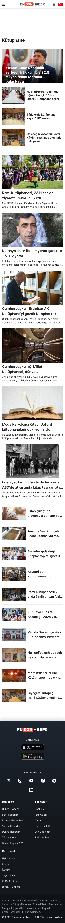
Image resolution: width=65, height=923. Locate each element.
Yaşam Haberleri (11, 826)
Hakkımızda (8, 858)
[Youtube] (32, 781)
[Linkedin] (32, 790)
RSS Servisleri (42, 837)
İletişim (6, 869)
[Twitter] (9, 781)
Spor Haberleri (10, 814)
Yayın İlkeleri (9, 875)
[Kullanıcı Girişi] (54, 4)
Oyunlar (39, 820)
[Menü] (3, 4)
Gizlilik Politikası (11, 886)
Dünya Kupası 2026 (13, 843)
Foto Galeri (41, 814)
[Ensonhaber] (32, 4)
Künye (5, 864)
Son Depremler (43, 831)
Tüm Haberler (9, 837)
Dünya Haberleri (11, 831)
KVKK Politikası (10, 881)
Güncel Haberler (11, 808)
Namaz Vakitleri (43, 826)
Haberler (8, 801)
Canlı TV (39, 808)
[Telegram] (54, 781)
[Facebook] (43, 781)
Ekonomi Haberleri (12, 820)
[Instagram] (20, 781)
